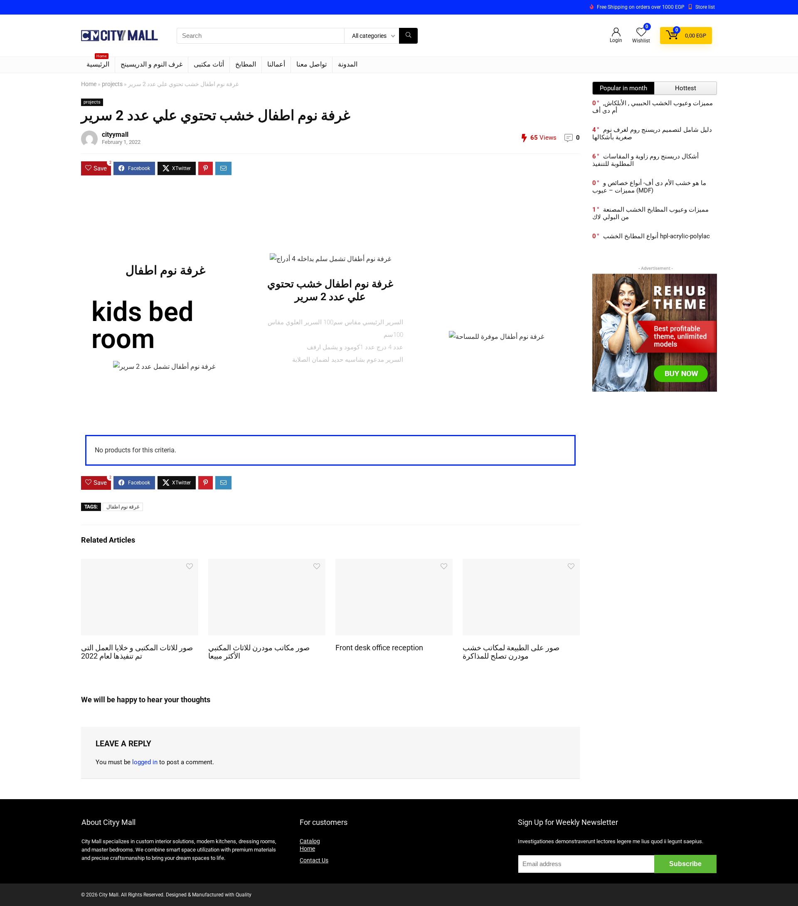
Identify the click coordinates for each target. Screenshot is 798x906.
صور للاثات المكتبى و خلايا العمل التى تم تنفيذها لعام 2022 (137, 652)
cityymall (115, 134)
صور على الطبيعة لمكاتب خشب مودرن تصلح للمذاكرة (511, 652)
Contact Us (314, 860)
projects (112, 84)
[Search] (408, 36)
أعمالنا (276, 64)
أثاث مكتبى (209, 64)
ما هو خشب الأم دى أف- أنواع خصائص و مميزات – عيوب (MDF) (649, 186)
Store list (705, 7)
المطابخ (245, 64)
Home (88, 84)
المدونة (347, 64)
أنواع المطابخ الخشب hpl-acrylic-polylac (656, 236)
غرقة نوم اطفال (122, 507)
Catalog (310, 841)
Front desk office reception (379, 648)
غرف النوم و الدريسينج (151, 64)
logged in (145, 762)
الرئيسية (97, 62)
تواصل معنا (311, 64)
